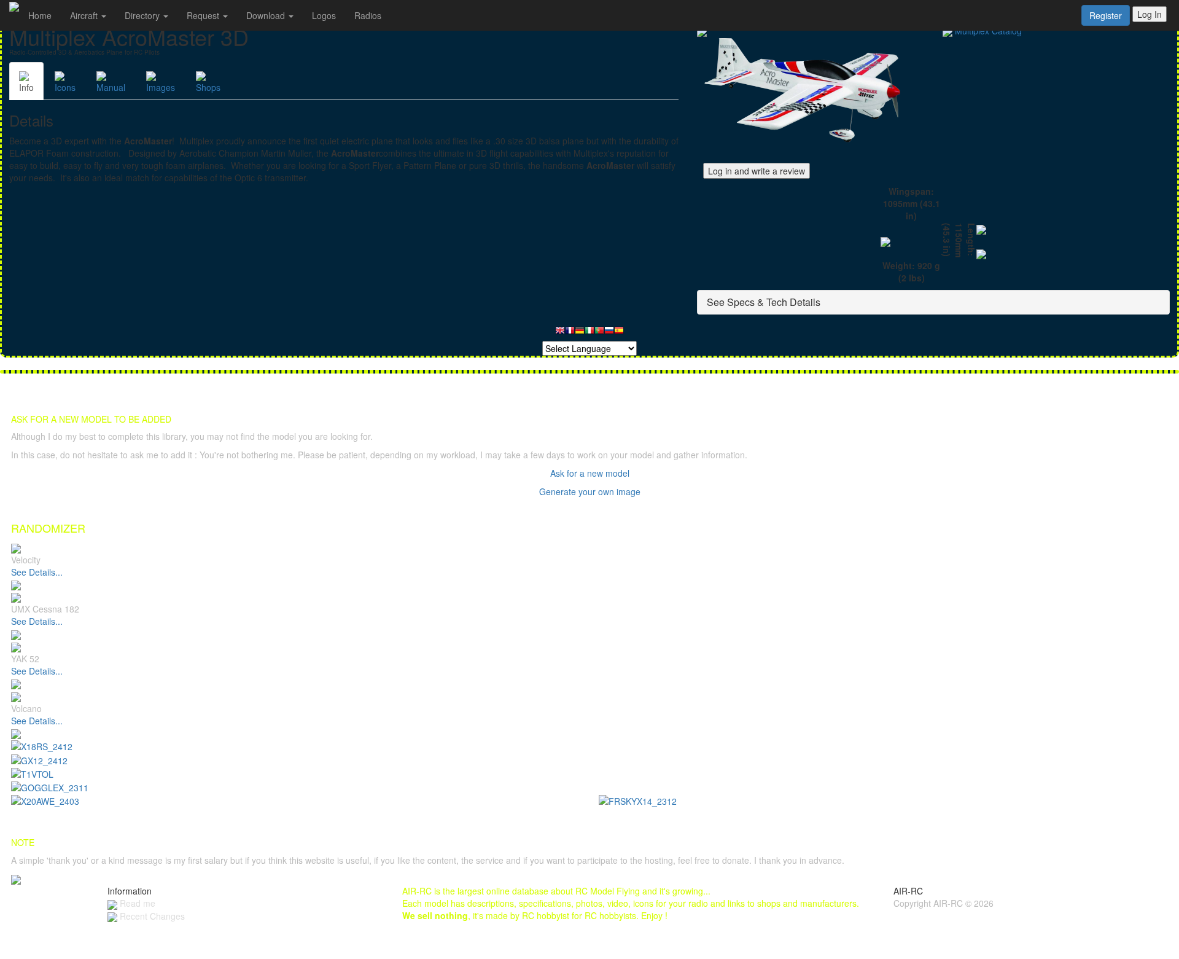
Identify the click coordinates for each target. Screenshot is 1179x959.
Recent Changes (151, 916)
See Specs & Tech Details (763, 302)
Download (266, 15)
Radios (367, 15)
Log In (1149, 14)
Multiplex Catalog (988, 31)
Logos (324, 15)
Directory (143, 15)
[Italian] (589, 333)
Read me (136, 903)
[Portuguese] (599, 333)
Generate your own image (589, 491)
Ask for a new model (589, 473)
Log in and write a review (756, 171)
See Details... (37, 572)
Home (40, 15)
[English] (560, 333)
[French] (570, 333)
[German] (580, 333)
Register (1105, 15)
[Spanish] (619, 333)
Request (204, 15)
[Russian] (609, 333)
